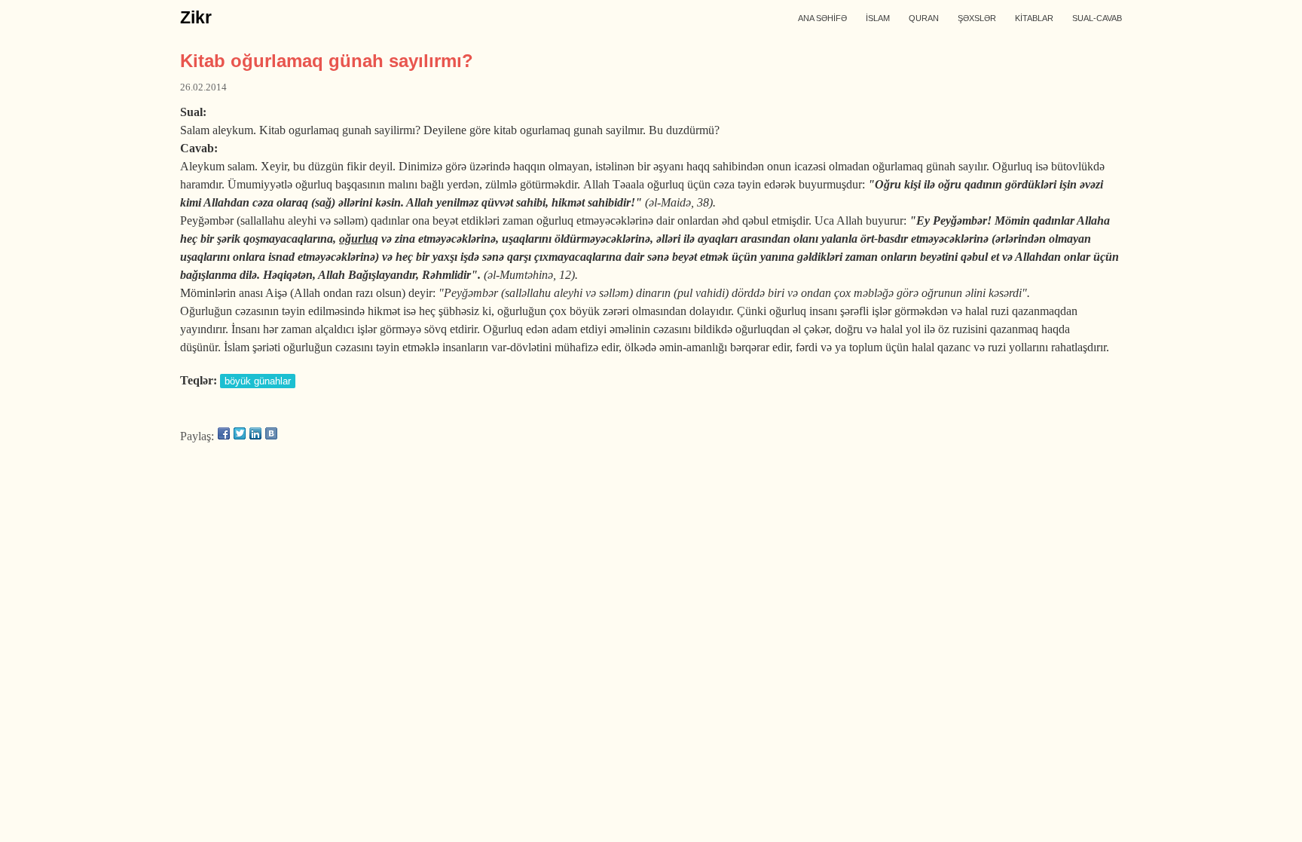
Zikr (196, 17)
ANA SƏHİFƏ (822, 18)
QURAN (924, 18)
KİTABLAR (1034, 18)
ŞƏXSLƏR (977, 18)
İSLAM (878, 18)
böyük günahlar (258, 381)
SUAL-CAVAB (1097, 18)
